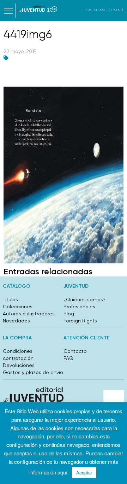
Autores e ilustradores (29, 313)
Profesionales (79, 306)
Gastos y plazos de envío (33, 372)
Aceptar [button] (84, 472)
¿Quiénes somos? (84, 299)
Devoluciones (19, 365)
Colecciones (17, 306)
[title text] (38, 8)
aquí (62, 472)
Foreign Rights (80, 320)
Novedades (16, 320)
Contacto (75, 351)
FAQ (68, 358)
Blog (69, 313)
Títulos (10, 299)
